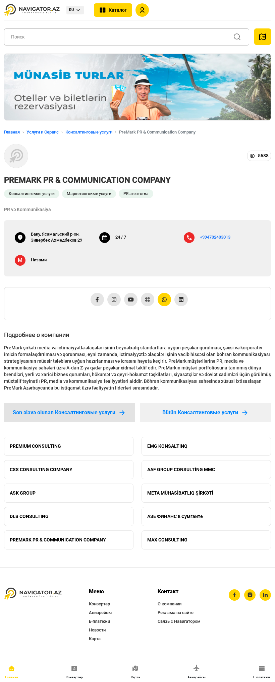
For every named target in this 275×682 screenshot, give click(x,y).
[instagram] (250, 595)
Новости (97, 629)
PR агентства (136, 193)
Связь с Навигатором (179, 621)
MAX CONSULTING (167, 539)
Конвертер (99, 603)
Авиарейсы (100, 612)
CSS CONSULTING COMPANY (41, 469)
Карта (95, 638)
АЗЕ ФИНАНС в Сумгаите (175, 516)
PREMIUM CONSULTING (35, 446)
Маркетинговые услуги (89, 193)
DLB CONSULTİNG (29, 516)
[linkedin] (265, 595)
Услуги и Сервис (42, 132)
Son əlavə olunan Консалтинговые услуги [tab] (64, 412)
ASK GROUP (23, 493)
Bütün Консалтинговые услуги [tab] (200, 412)
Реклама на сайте (176, 612)
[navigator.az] (33, 594)
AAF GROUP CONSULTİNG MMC (181, 469)
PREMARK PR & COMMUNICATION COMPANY (58, 539)
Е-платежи (99, 621)
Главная (12, 132)
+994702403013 (215, 237)
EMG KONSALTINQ (167, 446)
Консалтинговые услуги (88, 132)
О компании (169, 603)
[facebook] (234, 595)
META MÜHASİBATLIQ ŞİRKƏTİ (180, 493)
